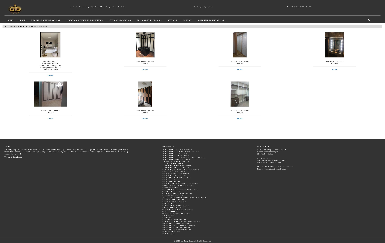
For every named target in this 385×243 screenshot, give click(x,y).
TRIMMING (167, 218)
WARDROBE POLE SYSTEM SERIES (176, 230)
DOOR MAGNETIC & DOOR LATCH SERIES (180, 184)
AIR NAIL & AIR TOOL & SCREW (175, 162)
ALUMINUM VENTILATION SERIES (177, 168)
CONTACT (187, 20)
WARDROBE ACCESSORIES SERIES (176, 224)
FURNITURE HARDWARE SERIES (45, 20)
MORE (50, 75)
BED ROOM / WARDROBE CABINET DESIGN (180, 170)
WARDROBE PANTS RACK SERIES (176, 228)
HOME (10, 20)
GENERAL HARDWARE (171, 192)
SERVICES (172, 20)
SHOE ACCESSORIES (171, 212)
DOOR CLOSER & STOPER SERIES (176, 178)
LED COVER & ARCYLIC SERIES (175, 206)
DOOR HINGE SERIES (171, 182)
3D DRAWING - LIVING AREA (174, 153)
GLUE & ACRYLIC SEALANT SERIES (177, 194)
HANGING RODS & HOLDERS (174, 196)
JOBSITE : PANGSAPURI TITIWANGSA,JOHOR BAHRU (184, 198)
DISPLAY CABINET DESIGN (173, 172)
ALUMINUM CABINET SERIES (211, 20)
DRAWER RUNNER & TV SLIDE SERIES (178, 186)
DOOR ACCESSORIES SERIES (174, 176)
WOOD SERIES (168, 234)
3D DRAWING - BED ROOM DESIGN (177, 149)
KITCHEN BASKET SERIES (173, 200)
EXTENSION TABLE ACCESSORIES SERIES (180, 190)
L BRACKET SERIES (170, 204)
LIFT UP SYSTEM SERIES (173, 208)
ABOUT (22, 20)
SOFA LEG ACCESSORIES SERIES (176, 214)
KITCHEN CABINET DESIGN (174, 202)
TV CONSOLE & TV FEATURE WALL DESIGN (181, 222)
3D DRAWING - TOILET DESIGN (176, 155)
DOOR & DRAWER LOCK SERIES (175, 174)
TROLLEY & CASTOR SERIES (174, 220)
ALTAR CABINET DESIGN (173, 164)
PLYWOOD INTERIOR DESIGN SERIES (84, 20)
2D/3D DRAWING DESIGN (149, 20)
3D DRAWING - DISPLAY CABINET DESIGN (180, 151)
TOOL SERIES (168, 216)
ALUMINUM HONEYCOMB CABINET (177, 166)
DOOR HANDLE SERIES (172, 180)
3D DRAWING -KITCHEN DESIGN (176, 159)
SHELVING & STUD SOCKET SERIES (177, 210)
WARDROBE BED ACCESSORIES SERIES (178, 226)
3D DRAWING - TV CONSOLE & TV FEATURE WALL (184, 157)
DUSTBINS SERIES (170, 188)
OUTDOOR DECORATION (120, 20)
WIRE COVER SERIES (171, 232)
